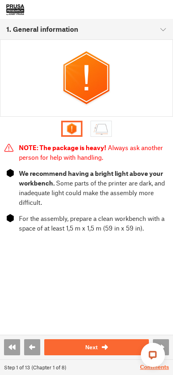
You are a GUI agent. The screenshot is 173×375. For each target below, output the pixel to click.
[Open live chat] (153, 355)
